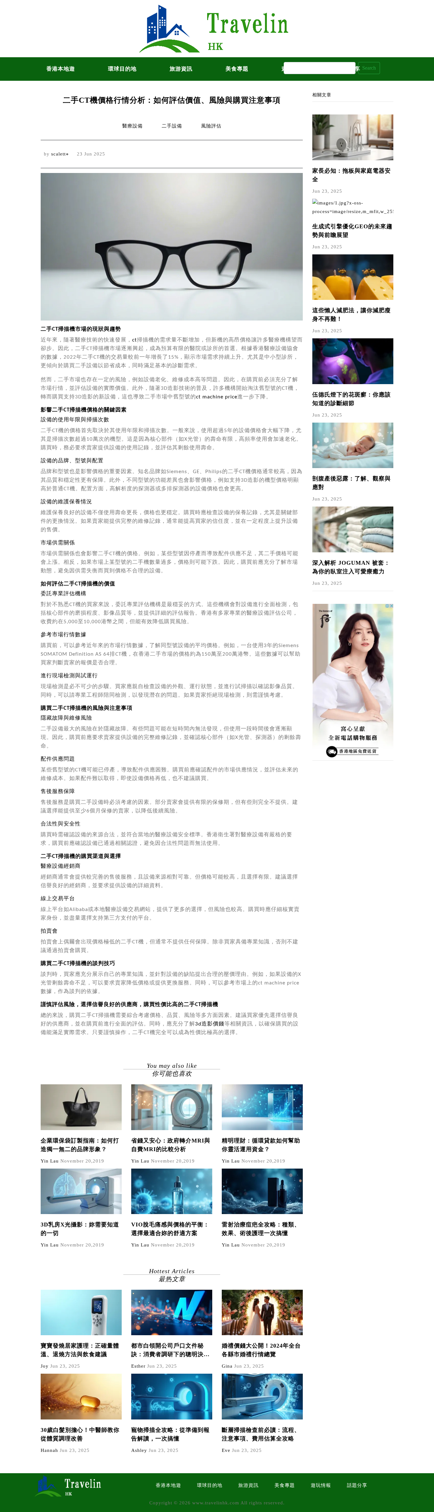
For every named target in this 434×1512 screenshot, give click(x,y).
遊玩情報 (321, 1485)
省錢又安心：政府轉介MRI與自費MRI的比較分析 (170, 1144)
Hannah (49, 1450)
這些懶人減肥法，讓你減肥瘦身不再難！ (351, 314)
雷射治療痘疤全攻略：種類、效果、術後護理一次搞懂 (261, 1228)
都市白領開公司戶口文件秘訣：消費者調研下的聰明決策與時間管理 (170, 1351)
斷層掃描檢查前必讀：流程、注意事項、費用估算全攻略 (261, 1434)
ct (134, 340)
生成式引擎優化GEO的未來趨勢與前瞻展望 (352, 230)
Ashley (139, 1450)
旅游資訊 (181, 69)
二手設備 (172, 125)
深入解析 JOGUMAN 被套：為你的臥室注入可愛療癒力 (351, 567)
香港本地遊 (60, 69)
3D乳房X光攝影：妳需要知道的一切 (80, 1228)
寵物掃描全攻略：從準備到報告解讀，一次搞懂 (170, 1434)
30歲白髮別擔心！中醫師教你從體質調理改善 (80, 1434)
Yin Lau (50, 1160)
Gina (227, 1366)
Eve (226, 1450)
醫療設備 (132, 125)
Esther (138, 1366)
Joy (45, 1366)
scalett (58, 153)
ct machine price (216, 397)
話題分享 (357, 1485)
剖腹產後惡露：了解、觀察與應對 (351, 482)
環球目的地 (122, 69)
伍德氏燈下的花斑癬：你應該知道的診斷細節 (351, 398)
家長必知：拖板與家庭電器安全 (351, 175)
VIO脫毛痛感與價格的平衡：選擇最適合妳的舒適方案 (170, 1228)
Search (369, 68)
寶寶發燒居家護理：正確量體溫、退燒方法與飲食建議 (80, 1350)
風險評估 (211, 125)
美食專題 (237, 69)
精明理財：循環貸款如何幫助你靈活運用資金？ (261, 1144)
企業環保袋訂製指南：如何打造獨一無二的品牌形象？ (80, 1144)
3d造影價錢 (209, 1024)
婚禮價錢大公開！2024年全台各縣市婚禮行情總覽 (261, 1350)
